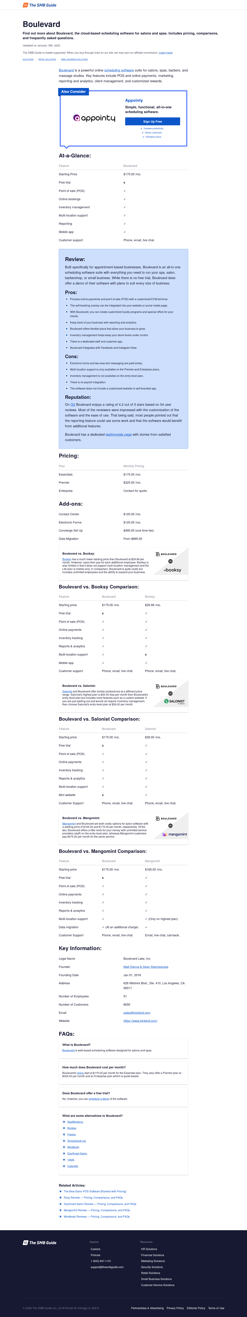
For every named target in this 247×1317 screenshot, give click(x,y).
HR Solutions (149, 1249)
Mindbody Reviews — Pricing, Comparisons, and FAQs (97, 1216)
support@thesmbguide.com (107, 1267)
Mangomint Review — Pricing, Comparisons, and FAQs (97, 1210)
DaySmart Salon (77, 1153)
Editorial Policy (196, 1308)
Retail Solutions (47, 59)
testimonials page (119, 434)
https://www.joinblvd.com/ (140, 1020)
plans (80, 1073)
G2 (73, 404)
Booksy (66, 559)
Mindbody (73, 1147)
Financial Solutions (152, 1255)
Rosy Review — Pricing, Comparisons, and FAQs (93, 1197)
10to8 (70, 1160)
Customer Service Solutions (157, 1285)
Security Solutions (152, 1267)
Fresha (71, 1134)
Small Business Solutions (74, 59)
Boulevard (66, 70)
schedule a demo (99, 1099)
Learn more (166, 53)
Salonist (67, 691)
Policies (95, 1255)
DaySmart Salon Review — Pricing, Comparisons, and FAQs (100, 1204)
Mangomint (69, 823)
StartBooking (75, 1122)
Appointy (134, 100)
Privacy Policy (175, 1308)
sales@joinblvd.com (137, 1012)
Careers (95, 1249)
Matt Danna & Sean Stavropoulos (146, 966)
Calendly (72, 1166)
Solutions (28, 59)
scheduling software (119, 70)
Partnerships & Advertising (147, 1308)
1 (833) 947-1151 (101, 1261)
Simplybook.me (76, 1141)
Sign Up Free (152, 121)
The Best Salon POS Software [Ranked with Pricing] (95, 1191)
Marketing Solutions (153, 1261)
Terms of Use (216, 1308)
